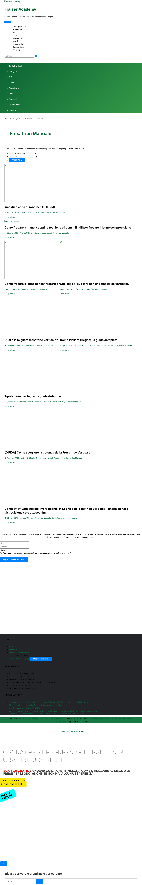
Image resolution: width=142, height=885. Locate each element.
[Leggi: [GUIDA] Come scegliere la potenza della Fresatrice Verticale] (32, 447)
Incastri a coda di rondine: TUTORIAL (30, 207)
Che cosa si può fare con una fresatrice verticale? (95, 283)
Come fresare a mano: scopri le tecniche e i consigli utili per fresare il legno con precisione (67, 227)
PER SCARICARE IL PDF (12, 782)
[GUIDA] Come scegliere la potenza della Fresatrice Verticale (47, 452)
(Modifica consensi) (41, 659)
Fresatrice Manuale (44, 212)
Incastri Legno (59, 212)
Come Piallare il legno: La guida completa (88, 340)
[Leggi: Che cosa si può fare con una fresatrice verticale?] (87, 278)
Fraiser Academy (20, 9)
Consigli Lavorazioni (43, 233)
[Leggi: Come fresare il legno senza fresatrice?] (32, 278)
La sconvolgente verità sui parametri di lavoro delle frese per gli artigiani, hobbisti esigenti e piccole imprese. (55, 711)
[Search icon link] (6, 59)
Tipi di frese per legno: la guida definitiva (33, 396)
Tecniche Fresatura (73, 402)
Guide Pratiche (125, 345)
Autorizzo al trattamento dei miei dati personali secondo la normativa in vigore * (37, 553)
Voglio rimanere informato (14, 559)
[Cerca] (36, 56)
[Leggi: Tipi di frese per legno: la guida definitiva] (32, 390)
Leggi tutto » (9, 217)
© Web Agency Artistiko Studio (71, 731)
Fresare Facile (96, 345)
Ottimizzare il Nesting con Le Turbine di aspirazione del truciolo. (36, 705)
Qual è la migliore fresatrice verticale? (31, 340)
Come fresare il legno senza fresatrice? (32, 283)
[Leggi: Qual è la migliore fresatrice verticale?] (32, 334)
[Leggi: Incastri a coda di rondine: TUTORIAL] (32, 201)
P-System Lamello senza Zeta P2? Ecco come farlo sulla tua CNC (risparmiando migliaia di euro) (49, 702)
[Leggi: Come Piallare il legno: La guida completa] (87, 334)
